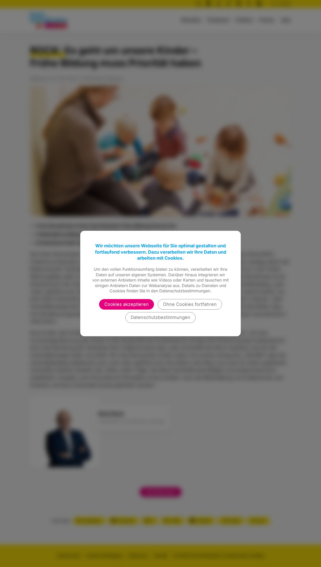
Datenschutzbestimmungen (160, 317)
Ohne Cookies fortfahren (190, 304)
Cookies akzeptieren (126, 304)
